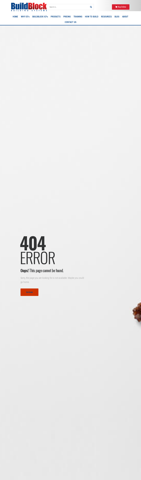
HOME (15, 16)
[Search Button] (91, 7)
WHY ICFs (25, 16)
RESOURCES (106, 16)
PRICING (67, 16)
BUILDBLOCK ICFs (40, 16)
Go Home (29, 292)
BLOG (117, 16)
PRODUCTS (55, 16)
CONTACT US (70, 22)
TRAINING (78, 16)
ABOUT (125, 16)
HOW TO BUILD (91, 16)
